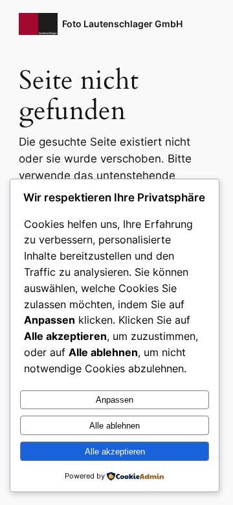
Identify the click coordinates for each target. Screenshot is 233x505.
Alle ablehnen (114, 426)
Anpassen (114, 400)
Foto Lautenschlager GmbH (122, 23)
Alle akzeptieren (115, 451)
